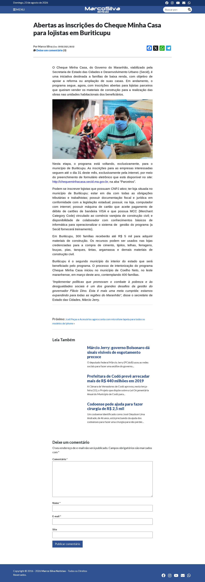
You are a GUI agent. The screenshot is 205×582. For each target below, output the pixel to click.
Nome (56, 502)
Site (54, 529)
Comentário (60, 459)
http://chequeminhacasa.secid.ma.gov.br (80, 181)
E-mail (56, 516)
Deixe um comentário (49, 50)
